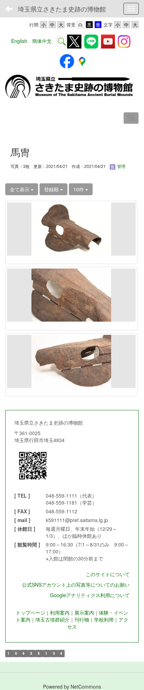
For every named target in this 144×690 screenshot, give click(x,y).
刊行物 (81, 619)
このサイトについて (108, 574)
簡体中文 (42, 40)
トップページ (30, 612)
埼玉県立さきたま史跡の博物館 (62, 8)
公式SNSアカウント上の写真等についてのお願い (76, 584)
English (19, 40)
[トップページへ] (72, 86)
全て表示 (20, 189)
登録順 (52, 189)
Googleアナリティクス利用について (90, 595)
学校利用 (104, 619)
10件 (79, 189)
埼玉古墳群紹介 (52, 619)
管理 (120, 166)
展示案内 (84, 612)
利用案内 (60, 612)
